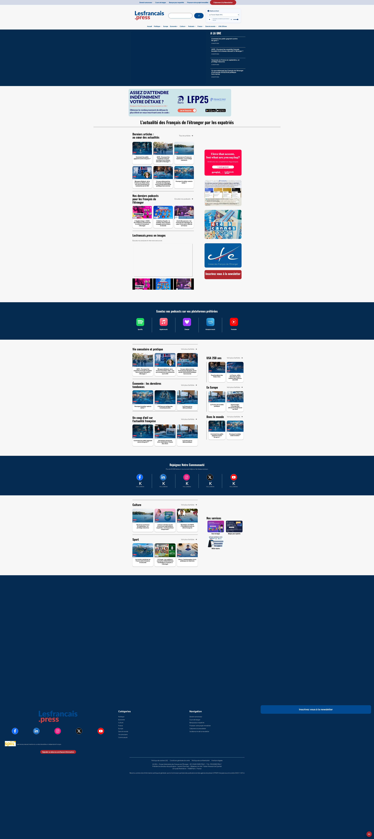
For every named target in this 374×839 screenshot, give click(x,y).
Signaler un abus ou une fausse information (58, 752)
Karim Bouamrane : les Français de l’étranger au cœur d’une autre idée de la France (184, 223)
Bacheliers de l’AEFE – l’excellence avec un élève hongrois (187, 526)
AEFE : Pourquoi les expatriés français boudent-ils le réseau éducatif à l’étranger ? (227, 50)
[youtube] (234, 477)
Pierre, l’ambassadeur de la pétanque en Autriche (187, 560)
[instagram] (186, 477)
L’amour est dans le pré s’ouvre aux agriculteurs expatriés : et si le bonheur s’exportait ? (165, 527)
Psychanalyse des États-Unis (217, 376)
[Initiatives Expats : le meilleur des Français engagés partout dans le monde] (163, 284)
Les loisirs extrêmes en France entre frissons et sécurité (142, 561)
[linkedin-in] (163, 477)
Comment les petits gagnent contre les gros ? (224, 39)
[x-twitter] (210, 477)
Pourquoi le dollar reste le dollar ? (184, 182)
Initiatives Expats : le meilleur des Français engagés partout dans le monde (163, 223)
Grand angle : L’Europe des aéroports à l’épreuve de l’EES (235, 407)
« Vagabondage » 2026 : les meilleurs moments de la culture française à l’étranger (142, 223)
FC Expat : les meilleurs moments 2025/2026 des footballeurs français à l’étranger (165, 562)
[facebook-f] (140, 477)
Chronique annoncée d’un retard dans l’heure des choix (165, 442)
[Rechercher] (199, 15)
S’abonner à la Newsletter (223, 2)
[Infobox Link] (140, 325)
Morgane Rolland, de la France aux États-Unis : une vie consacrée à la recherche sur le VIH (142, 183)
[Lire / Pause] (209, 19)
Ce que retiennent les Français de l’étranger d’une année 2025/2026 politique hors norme (227, 72)
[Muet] (231, 19)
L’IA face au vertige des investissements (165, 407)
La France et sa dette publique (187, 407)
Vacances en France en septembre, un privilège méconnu (225, 61)
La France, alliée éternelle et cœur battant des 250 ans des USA (235, 377)
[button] (186, 136)
